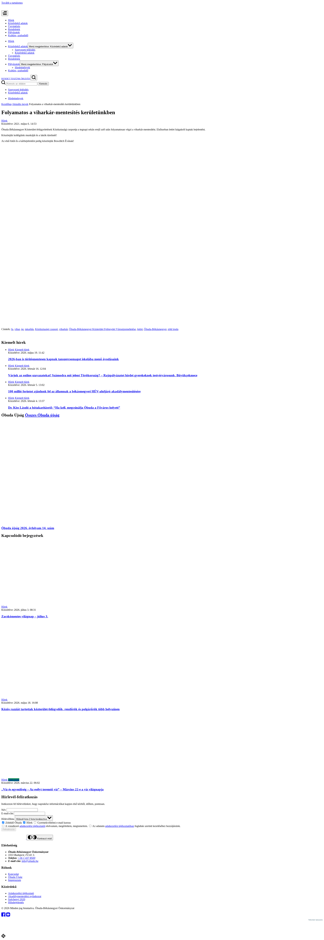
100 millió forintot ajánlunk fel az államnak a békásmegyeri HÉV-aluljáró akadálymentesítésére (74, 391)
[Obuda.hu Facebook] (3, 915)
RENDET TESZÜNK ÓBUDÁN (15, 78)
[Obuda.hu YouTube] (8, 915)
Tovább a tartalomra (12, 2)
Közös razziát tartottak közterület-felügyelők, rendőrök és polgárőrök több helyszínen (60, 709)
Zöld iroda (13, 779)
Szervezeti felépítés (25, 49)
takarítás (29, 329)
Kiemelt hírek (22, 349)
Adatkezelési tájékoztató (21, 893)
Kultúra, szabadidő (18, 35)
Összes (42, 415)
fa (12, 329)
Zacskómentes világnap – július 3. (24, 616)
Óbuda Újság (15, 877)
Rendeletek (14, 29)
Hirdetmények (22, 67)
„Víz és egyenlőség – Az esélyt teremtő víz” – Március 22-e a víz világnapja (52, 789)
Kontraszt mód (44, 838)
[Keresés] (33, 77)
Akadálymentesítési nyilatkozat (24, 896)
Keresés (43, 83)
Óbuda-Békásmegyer (155, 329)
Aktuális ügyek (20, 104)
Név (3, 809)
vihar (17, 329)
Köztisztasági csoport (46, 329)
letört (140, 329)
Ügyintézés (14, 26)
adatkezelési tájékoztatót (32, 826)
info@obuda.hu (30, 861)
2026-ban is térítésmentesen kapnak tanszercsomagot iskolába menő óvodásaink (63, 359)
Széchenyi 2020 (16, 899)
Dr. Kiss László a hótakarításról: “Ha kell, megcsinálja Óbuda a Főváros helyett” (64, 407)
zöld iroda (173, 329)
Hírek (11, 20)
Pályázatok (14, 32)
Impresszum (14, 880)
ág (22, 329)
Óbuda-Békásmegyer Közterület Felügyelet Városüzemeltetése (102, 329)
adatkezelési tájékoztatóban (119, 826)
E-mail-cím (7, 813)
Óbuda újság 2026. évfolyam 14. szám (27, 528)
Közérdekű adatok (18, 23)
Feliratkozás (9, 829)
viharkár (63, 329)
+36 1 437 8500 (26, 858)
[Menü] (4, 13)
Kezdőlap (6, 104)
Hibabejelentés (16, 902)
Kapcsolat (13, 874)
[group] (162, 822)
